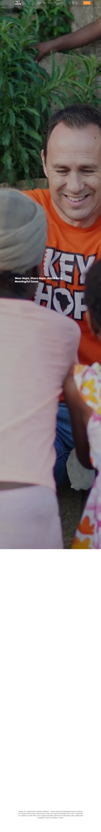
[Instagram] (76, 3)
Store (44, 3)
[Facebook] (70, 3)
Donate (86, 2)
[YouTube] (73, 3)
